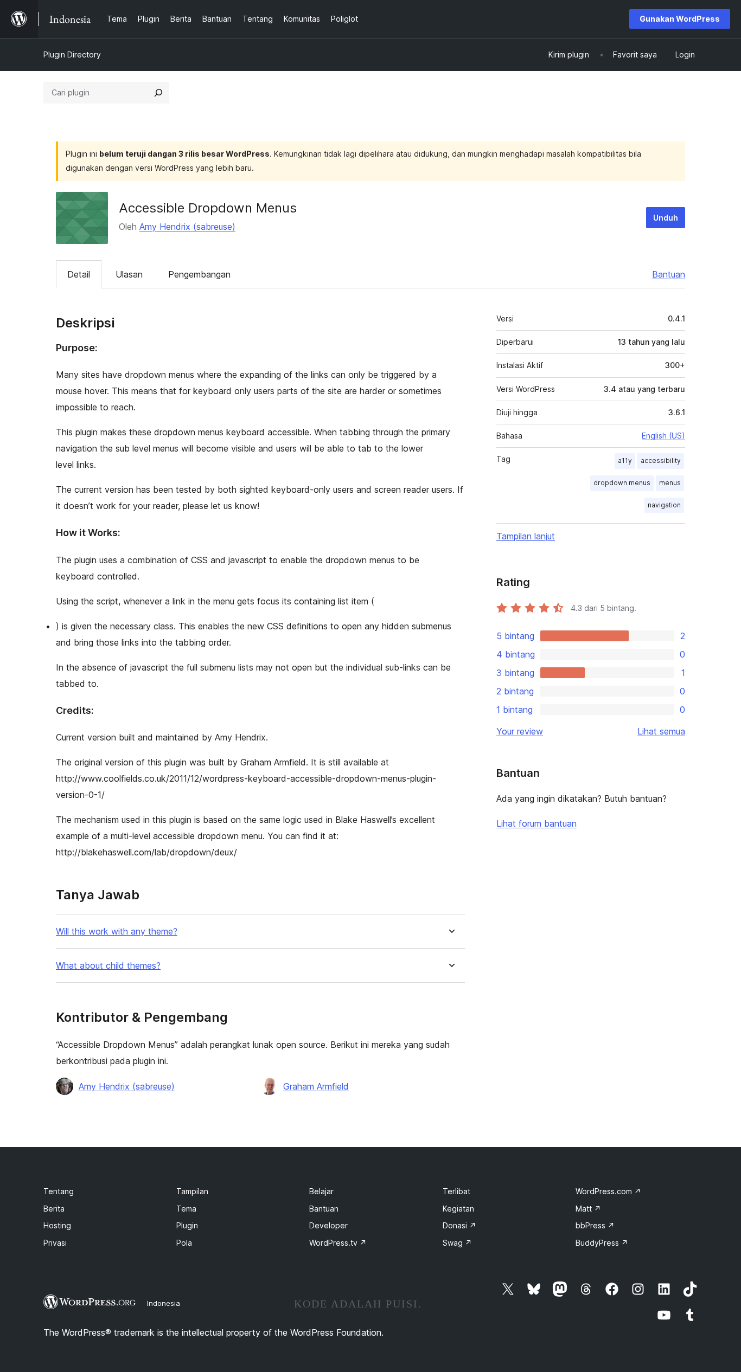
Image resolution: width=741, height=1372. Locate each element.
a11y (625, 460)
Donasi (459, 1225)
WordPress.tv (338, 1242)
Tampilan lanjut (525, 536)
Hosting (57, 1225)
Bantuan (668, 274)
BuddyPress (602, 1242)
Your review (519, 731)
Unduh (665, 217)
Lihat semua (661, 731)
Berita (54, 1208)
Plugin (187, 1225)
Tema (186, 1208)
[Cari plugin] (158, 93)
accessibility (661, 460)
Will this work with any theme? (116, 931)
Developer (328, 1225)
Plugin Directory (72, 54)
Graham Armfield (316, 1086)
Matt (588, 1208)
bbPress (595, 1225)
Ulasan (129, 274)
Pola (184, 1242)
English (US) (663, 435)
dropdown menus (621, 483)
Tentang (58, 1191)
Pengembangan (199, 274)
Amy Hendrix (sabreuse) (187, 226)
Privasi (55, 1242)
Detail (78, 274)
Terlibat (456, 1191)
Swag (457, 1242)
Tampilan (192, 1191)
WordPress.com (608, 1191)
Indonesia (163, 1303)
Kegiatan (458, 1208)
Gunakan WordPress (680, 18)
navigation (664, 505)
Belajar (321, 1191)
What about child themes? (108, 966)
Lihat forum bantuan (536, 823)
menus (670, 483)
